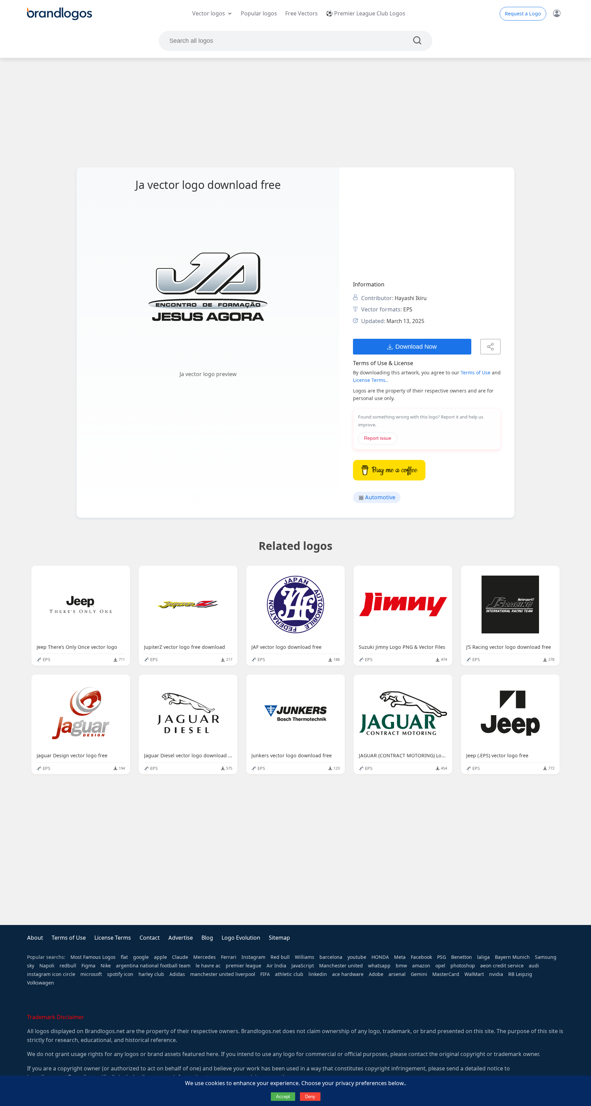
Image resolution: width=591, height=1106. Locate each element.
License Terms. (370, 380)
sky (30, 966)
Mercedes (204, 957)
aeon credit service (502, 966)
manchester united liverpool (222, 974)
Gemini (419, 974)
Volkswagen (40, 983)
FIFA (265, 974)
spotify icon (120, 974)
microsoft (91, 974)
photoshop (462, 966)
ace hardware (348, 974)
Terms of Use (475, 373)
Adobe (376, 974)
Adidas (177, 974)
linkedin (317, 974)
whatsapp (379, 966)
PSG (441, 957)
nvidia (496, 974)
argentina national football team (153, 966)
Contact (150, 937)
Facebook (421, 957)
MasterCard (445, 974)
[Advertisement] (295, 112)
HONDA (380, 957)
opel (440, 966)
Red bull (280, 957)
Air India (276, 966)
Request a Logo (523, 14)
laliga (483, 957)
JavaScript (302, 966)
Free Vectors (301, 13)
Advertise (180, 937)
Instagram (253, 957)
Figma (88, 966)
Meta (400, 957)
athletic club (289, 974)
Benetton (461, 957)
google (141, 957)
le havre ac (208, 966)
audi (534, 966)
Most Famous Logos (93, 957)
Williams (304, 957)
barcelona (330, 957)
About (35, 937)
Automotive (379, 497)
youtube (356, 957)
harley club (151, 974)
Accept (283, 1096)
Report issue (377, 438)
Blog (207, 937)
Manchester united (341, 966)
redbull (68, 966)
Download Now (416, 346)
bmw (401, 966)
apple (160, 957)
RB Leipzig (520, 974)
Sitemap (279, 937)
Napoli (46, 966)
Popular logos (259, 13)
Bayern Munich (512, 957)
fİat (124, 957)
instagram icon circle (51, 974)
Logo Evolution (241, 937)
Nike (106, 966)
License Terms (112, 937)
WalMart (474, 974)
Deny (310, 1096)
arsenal (397, 974)
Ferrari (228, 957)
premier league (243, 966)
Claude (180, 957)
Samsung (545, 957)
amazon (421, 966)
